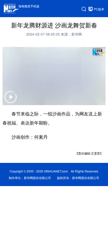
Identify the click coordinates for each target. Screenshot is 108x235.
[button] (10, 100)
